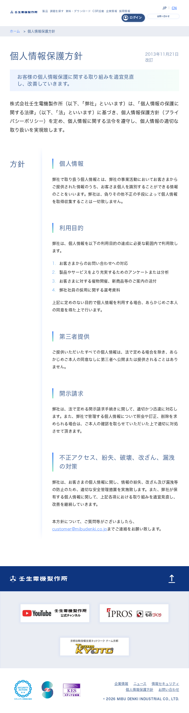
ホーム (15, 31)
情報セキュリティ (165, 683)
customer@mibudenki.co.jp (79, 529)
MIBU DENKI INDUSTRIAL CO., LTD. (148, 698)
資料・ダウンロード (78, 11)
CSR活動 (98, 11)
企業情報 (111, 11)
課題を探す (57, 11)
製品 (45, 11)
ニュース (139, 683)
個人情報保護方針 (139, 689)
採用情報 (124, 11)
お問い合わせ (168, 689)
